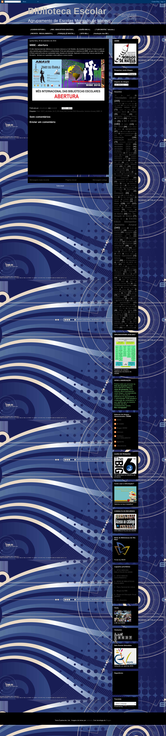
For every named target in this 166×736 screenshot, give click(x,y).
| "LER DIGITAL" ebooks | (105, 29)
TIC (127, 321)
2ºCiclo (123, 114)
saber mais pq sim (128, 306)
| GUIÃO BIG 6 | (84, 29)
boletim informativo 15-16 (125, 159)
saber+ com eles (119, 308)
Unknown (120, 432)
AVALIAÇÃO (118, 153)
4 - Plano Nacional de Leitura (124, 587)
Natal (131, 289)
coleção (119, 174)
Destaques (118, 193)
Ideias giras (118, 243)
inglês (131, 246)
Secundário (132, 308)
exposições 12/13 (122, 234)
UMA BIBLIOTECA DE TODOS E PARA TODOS (125, 323)
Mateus (128, 274)
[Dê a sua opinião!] (65, 108)
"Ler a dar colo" (129, 103)
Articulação (119, 137)
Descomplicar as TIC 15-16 (125, 190)
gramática (129, 242)
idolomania (129, 243)
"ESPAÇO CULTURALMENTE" (124, 437)
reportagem (117, 304)
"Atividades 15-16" (125, 97)
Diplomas (116, 199)
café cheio (129, 162)
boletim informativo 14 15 (125, 158)
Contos (116, 183)
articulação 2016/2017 (126, 142)
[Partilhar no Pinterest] (71, 108)
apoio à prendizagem (127, 133)
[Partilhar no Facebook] (69, 108)
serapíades (130, 318)
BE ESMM (120, 424)
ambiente (125, 131)
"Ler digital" (117, 105)
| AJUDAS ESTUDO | (37, 29)
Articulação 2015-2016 (125, 140)
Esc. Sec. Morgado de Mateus (125, 215)
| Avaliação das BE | (100, 33)
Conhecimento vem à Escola (125, 179)
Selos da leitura (125, 310)
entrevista (130, 209)
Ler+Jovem (120, 270)
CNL (135, 172)
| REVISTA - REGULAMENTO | (41, 33)
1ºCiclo (133, 112)
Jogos (126, 249)
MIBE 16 (99, 111)
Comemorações (129, 174)
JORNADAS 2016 (126, 251)
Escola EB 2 (119, 219)
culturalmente (121, 446)
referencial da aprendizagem (125, 301)
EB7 (65, 111)
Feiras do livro (129, 240)
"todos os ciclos (125, 109)
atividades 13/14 (122, 146)
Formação (118, 242)
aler (119, 131)
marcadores (118, 274)
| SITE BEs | (84, 33)
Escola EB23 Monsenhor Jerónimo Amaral (81, 111)
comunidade (133, 175)
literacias (130, 270)
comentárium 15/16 (120, 176)
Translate (131, 706)
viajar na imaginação (128, 327)
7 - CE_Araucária (120, 600)
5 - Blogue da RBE (120, 591)
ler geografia (133, 268)
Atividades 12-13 (122, 144)
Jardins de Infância (121, 248)
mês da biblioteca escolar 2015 (125, 284)
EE (123, 205)
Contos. (124, 183)
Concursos (125, 178)
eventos (117, 232)
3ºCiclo (120, 118)
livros (130, 272)
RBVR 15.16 (122, 300)
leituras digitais (129, 253)
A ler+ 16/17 (40, 111)
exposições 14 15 (120, 238)
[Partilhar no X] (67, 108)
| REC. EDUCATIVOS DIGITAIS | (62, 29)
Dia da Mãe (126, 195)
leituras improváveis (123, 256)
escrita (123, 228)
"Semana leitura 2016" (125, 107)
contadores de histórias (126, 181)
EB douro (60, 111)
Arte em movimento (123, 135)
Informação (119, 246)
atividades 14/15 (122, 149)
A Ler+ (125, 124)
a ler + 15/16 (129, 120)
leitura (119, 254)
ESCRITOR (118, 230)
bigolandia (120, 442)
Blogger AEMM (122, 428)
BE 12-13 (129, 153)
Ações (119, 129)
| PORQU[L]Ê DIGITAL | (66, 33)
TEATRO (117, 320)
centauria (89, 720)
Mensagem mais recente (39, 180)
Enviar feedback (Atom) (72, 186)
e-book (126, 199)
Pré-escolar (122, 295)
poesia (134, 293)
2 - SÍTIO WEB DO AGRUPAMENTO (121, 577)
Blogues (116, 155)
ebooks (116, 205)
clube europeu (126, 172)
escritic (132, 228)
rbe (129, 299)
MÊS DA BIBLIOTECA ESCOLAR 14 (125, 275)
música (124, 289)
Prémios (132, 295)
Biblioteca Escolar (67, 11)
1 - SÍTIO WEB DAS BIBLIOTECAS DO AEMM (123, 571)
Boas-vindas (125, 155)
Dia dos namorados (127, 197)
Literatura (117, 272)
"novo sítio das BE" (128, 105)
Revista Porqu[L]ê (128, 304)
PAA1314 (124, 291)
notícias (116, 291)
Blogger (108, 720)
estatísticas (130, 230)
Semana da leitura (120, 312)
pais (133, 291)
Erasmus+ (117, 211)
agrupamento (130, 129)
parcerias (117, 293)
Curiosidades (118, 189)
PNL (125, 293)
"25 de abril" (122, 95)
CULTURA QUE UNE (128, 187)
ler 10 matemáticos (130, 260)
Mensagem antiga (100, 180)
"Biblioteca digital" (125, 101)
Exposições (129, 232)
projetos (117, 297)
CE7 (125, 166)
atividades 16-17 (50, 111)
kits (135, 251)
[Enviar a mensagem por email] (63, 108)
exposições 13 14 (122, 236)
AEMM (119, 420)
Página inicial (70, 180)
